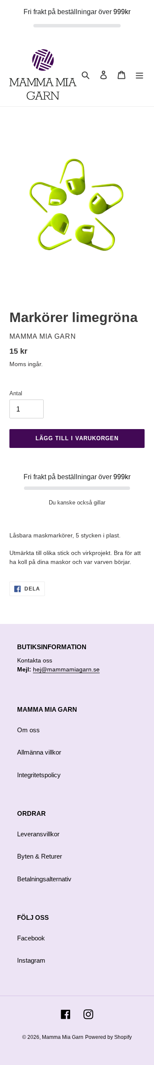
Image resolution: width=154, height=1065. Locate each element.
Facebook (31, 938)
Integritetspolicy (39, 775)
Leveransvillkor (38, 834)
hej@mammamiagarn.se (66, 669)
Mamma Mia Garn (62, 1037)
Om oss (28, 730)
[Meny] (139, 75)
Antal (15, 393)
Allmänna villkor (39, 752)
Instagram (31, 960)
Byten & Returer (39, 856)
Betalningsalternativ (44, 879)
